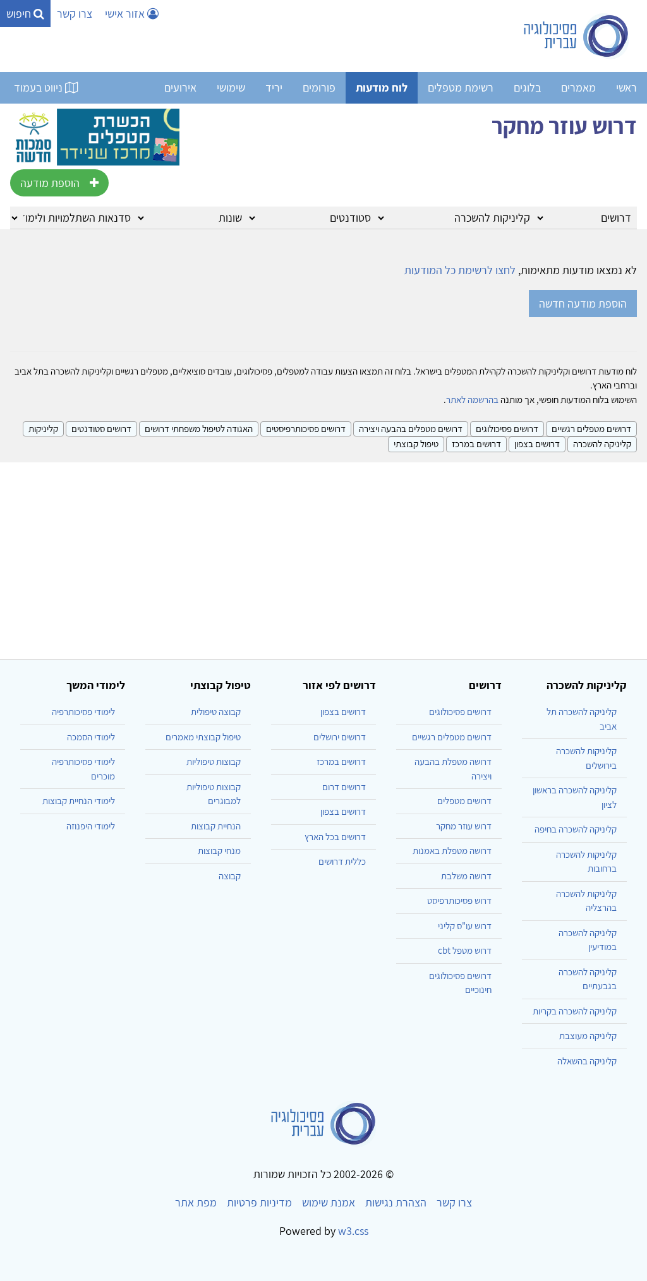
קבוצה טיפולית (216, 712)
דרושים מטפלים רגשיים (591, 429)
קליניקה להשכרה (602, 444)
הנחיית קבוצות (216, 826)
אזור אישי (126, 13)
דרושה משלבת (466, 876)
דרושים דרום (344, 787)
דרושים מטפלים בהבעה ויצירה (411, 429)
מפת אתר (196, 1202)
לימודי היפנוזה (90, 826)
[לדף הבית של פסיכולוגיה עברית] (576, 36)
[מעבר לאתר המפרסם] (94, 135)
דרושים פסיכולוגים (507, 429)
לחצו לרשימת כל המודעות (460, 270)
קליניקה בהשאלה (587, 1061)
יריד (273, 87)
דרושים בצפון (537, 444)
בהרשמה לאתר (472, 400)
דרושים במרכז (476, 444)
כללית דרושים (342, 861)
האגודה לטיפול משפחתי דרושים (199, 429)
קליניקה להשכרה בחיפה (576, 829)
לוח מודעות (382, 87)
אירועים (180, 87)
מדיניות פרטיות (259, 1202)
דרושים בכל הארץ (335, 837)
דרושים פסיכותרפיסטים (306, 429)
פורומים (319, 87)
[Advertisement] (323, 555)
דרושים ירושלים (339, 737)
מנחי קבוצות (219, 851)
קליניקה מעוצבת (588, 1036)
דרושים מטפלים (464, 801)
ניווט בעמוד (39, 87)
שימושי (231, 87)
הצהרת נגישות (395, 1202)
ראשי (626, 87)
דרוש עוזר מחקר (464, 826)
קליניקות (43, 429)
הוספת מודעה (50, 183)
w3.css (353, 1231)
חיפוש (19, 13)
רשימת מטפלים (460, 87)
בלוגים (527, 87)
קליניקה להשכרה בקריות (575, 1011)
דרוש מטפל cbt (465, 950)
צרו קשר (74, 13)
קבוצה (230, 876)
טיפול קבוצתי (416, 444)
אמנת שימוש (328, 1202)
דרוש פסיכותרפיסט (459, 900)
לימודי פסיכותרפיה (83, 712)
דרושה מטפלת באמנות (452, 851)
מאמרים (578, 87)
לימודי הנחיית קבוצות (78, 801)
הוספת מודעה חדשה (583, 303)
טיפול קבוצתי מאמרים (203, 737)
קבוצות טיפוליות (213, 761)
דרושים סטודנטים (101, 429)
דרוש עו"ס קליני (465, 926)
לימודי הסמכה (91, 737)
